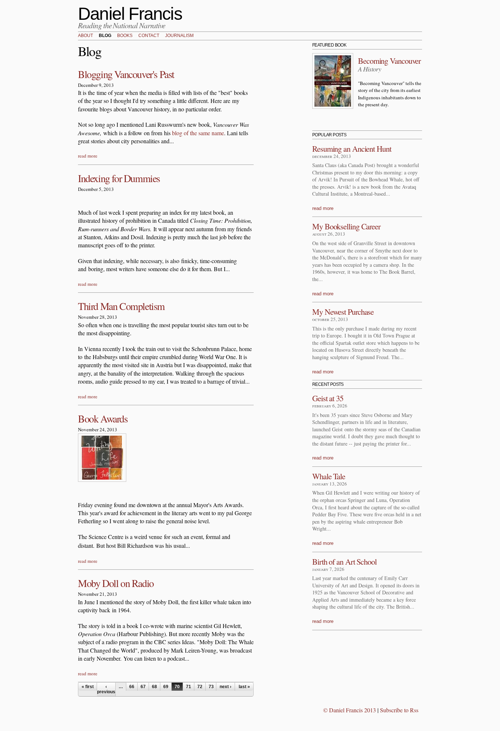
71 (188, 686)
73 (211, 686)
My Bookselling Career (346, 226)
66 (131, 686)
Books (125, 35)
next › (225, 686)
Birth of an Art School (344, 561)
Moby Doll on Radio (116, 583)
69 (165, 686)
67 (143, 686)
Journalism (179, 35)
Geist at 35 (327, 398)
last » (244, 686)
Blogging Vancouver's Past (126, 74)
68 (154, 686)
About (85, 35)
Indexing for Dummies (119, 178)
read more (87, 155)
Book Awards (103, 418)
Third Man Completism (121, 306)
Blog (105, 35)
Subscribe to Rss (399, 710)
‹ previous (106, 689)
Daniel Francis (130, 13)
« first (88, 686)
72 (199, 686)
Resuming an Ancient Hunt (351, 148)
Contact (148, 35)
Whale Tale (328, 476)
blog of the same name (198, 133)
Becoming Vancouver (389, 60)
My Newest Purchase (343, 311)
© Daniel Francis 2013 (349, 710)
